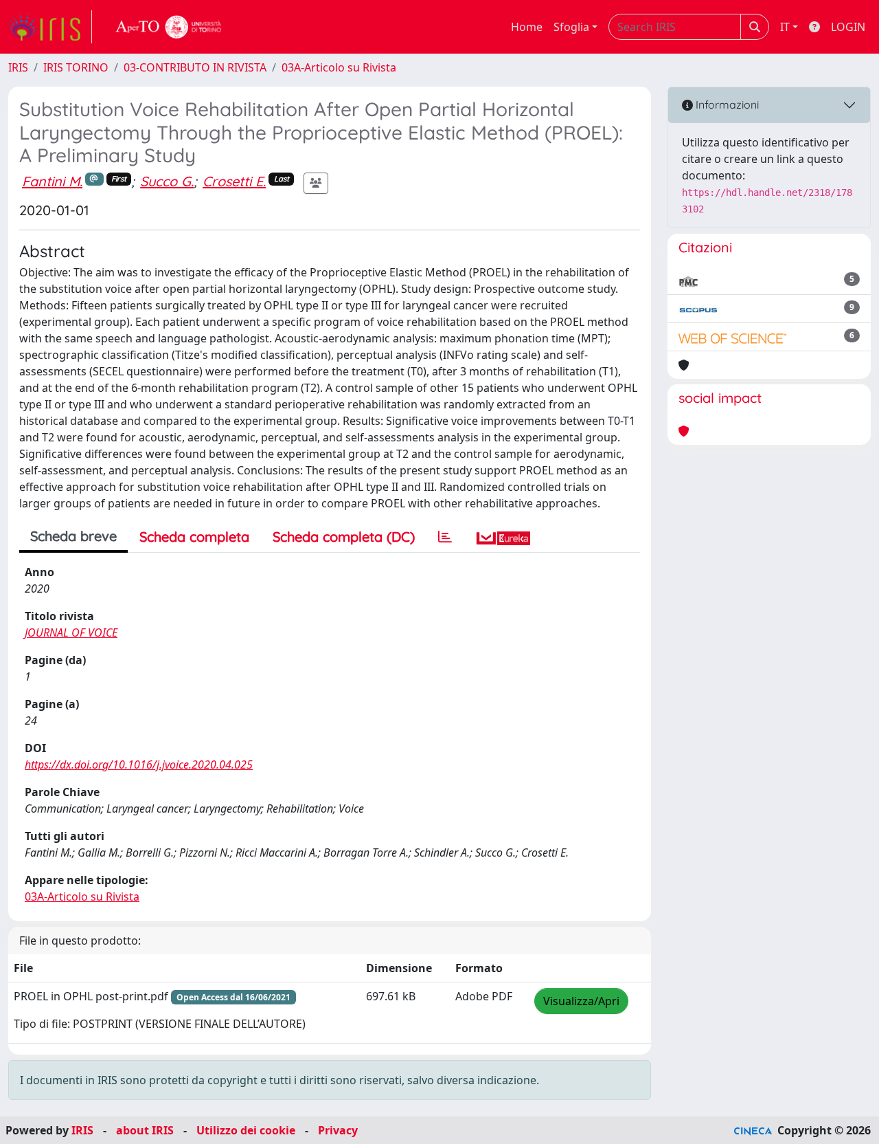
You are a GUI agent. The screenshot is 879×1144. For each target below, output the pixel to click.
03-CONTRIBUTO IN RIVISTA (195, 67)
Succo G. (167, 181)
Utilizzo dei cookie (245, 1130)
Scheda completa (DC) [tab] (344, 536)
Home (527, 26)
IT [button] (785, 26)
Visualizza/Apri (581, 1001)
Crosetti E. (234, 181)
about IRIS (145, 1130)
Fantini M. (52, 181)
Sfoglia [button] (571, 26)
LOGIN (848, 26)
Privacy (338, 1130)
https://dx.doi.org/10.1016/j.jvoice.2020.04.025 (139, 764)
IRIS (18, 67)
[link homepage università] (169, 26)
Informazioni (726, 104)
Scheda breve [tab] (73, 535)
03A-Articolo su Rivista (339, 67)
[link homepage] (50, 26)
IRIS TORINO (76, 67)
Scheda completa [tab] (194, 536)
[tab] (445, 536)
